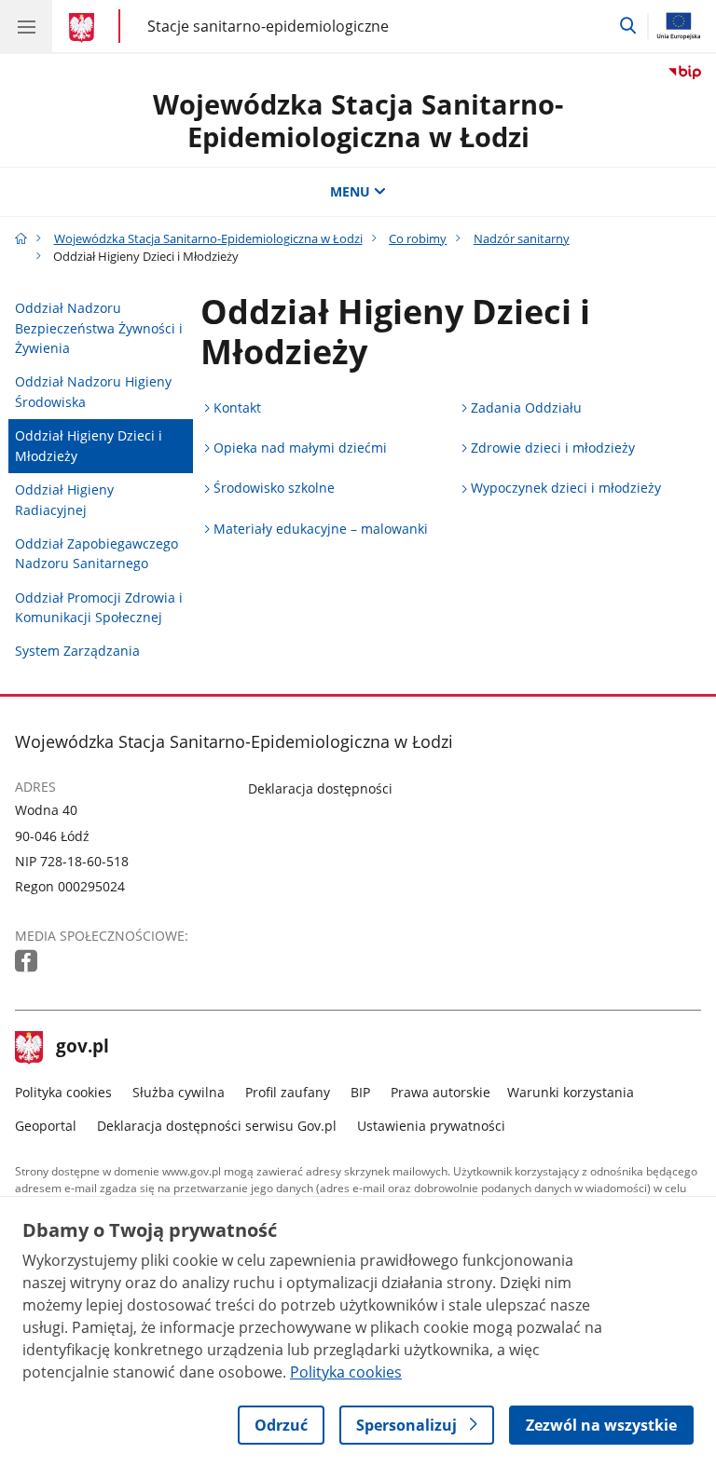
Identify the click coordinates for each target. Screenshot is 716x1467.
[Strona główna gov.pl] (84, 28)
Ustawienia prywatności (431, 1125)
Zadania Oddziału (526, 407)
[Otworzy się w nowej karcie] (28, 961)
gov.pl (82, 1048)
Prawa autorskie (440, 1092)
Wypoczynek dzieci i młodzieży (566, 487)
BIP (360, 1092)
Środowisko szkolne (274, 487)
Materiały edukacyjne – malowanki (320, 528)
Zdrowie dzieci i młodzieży (553, 447)
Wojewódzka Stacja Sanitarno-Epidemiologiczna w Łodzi (358, 120)
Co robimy (418, 238)
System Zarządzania (77, 650)
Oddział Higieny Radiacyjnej (64, 500)
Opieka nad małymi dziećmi (300, 447)
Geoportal (45, 1125)
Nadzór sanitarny (522, 238)
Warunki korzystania (570, 1092)
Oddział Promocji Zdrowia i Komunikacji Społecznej (99, 608)
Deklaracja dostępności (320, 788)
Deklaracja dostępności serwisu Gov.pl (217, 1125)
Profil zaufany (287, 1092)
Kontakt (237, 407)
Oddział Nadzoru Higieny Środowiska (93, 392)
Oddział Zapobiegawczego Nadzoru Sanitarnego (96, 554)
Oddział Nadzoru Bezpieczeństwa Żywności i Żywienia (99, 328)
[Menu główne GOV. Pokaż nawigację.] (26, 26)
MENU (350, 191)
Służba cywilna (178, 1092)
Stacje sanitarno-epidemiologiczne (268, 25)
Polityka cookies (63, 1092)
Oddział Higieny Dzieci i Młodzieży (88, 446)
